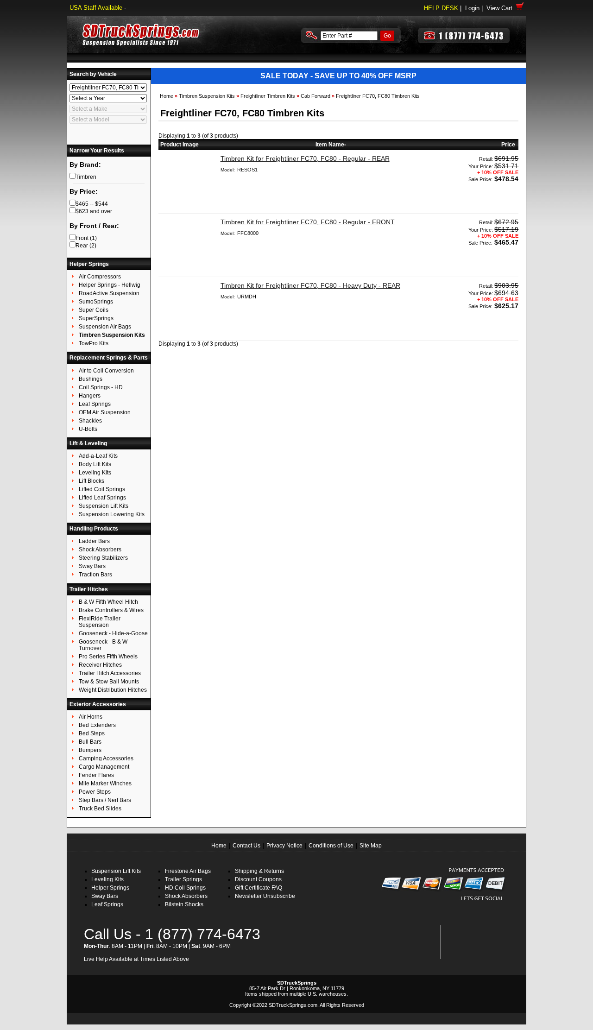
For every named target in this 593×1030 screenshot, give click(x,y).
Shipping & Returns (259, 871)
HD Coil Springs (185, 888)
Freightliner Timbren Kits (267, 96)
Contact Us (246, 845)
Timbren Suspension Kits (207, 96)
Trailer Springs (183, 879)
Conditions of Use (331, 845)
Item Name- (330, 144)
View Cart (501, 8)
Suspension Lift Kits (116, 871)
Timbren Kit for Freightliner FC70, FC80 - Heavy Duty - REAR (310, 285)
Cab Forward (315, 96)
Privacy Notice (284, 845)
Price (508, 144)
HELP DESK (441, 8)
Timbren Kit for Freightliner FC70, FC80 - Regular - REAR (305, 158)
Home (166, 96)
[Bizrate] (492, 953)
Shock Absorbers (186, 896)
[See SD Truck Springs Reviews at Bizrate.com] (476, 942)
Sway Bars (104, 896)
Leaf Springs (107, 904)
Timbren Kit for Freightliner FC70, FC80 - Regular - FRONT (308, 222)
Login (472, 8)
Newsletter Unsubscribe (265, 896)
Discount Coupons (258, 879)
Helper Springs (110, 888)
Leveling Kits (107, 879)
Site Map (371, 845)
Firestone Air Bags (188, 871)
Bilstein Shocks (184, 904)
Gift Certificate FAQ (258, 888)
